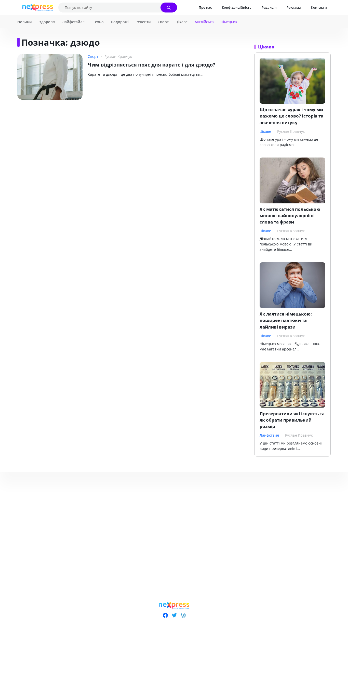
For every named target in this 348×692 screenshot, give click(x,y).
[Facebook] (165, 615)
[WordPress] (183, 615)
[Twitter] (174, 615)
